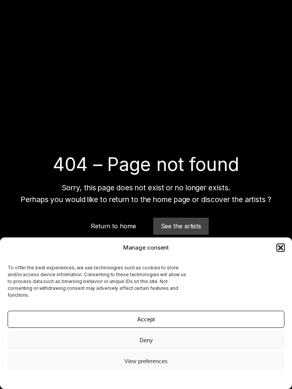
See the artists (181, 226)
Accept (146, 319)
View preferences (146, 361)
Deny (146, 340)
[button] (280, 247)
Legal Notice (146, 378)
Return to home (113, 226)
